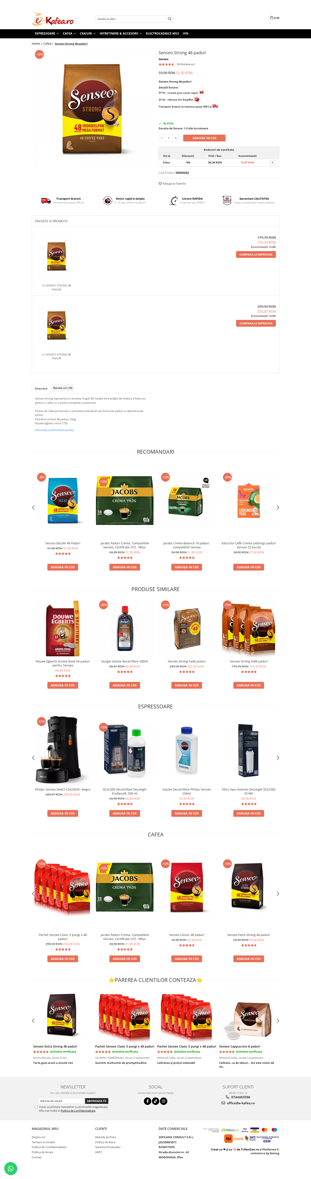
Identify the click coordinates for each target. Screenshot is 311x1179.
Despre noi (38, 1137)
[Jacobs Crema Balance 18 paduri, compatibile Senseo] (187, 500)
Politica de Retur (105, 1142)
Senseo (163, 59)
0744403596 (240, 1097)
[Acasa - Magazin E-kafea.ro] (53, 19)
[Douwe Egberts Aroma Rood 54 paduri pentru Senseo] (63, 628)
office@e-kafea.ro (240, 1103)
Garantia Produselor (108, 1147)
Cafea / (48, 43)
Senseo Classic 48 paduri (186, 935)
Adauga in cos (204, 138)
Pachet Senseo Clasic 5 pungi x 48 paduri (63, 937)
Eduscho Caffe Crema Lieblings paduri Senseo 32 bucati (249, 545)
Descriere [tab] (41, 388)
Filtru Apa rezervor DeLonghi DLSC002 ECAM (249, 791)
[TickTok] (155, 1101)
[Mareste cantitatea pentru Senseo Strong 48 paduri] (176, 138)
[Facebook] (147, 1101)
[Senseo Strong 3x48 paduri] (249, 628)
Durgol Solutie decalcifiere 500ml (124, 661)
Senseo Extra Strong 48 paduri (248, 935)
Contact (37, 1157)
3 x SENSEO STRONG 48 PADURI (56, 287)
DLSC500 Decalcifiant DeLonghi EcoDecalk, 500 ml (125, 791)
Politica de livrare (42, 1152)
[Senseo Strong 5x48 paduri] (187, 628)
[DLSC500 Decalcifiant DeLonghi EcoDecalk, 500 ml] (125, 751)
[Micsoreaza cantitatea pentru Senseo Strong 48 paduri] (162, 138)
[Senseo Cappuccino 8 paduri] (249, 1015)
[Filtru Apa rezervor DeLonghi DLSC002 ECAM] (249, 751)
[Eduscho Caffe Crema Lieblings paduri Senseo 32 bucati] (249, 500)
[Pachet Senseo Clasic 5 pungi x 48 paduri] (63, 887)
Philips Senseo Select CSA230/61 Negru (63, 789)
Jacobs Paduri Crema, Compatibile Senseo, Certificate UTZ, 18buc (125, 545)
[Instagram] (163, 1101)
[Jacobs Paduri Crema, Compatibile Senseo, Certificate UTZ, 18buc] (125, 500)
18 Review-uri (186, 64)
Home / (37, 43)
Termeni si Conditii (43, 1142)
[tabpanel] (92, 108)
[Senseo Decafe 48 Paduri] (63, 500)
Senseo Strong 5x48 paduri (187, 661)
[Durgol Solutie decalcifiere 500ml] (125, 628)
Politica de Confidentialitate (78, 1111)
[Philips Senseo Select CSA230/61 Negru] (63, 750)
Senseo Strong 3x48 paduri (249, 661)
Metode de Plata (105, 1137)
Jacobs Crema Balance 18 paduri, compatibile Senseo (186, 545)
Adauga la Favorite (174, 183)
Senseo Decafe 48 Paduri (62, 543)
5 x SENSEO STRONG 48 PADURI (56, 356)
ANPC (98, 1152)
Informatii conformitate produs (54, 430)
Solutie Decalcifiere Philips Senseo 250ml (186, 791)
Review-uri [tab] (62, 388)
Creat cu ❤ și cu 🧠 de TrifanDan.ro (235, 1149)
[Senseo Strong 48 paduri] (92, 108)
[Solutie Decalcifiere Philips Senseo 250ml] (187, 751)
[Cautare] (169, 18)
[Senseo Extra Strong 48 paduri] (249, 887)
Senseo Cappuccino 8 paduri (239, 1046)
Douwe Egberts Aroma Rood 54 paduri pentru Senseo (63, 663)
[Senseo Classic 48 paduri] (187, 887)
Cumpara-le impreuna (255, 254)
